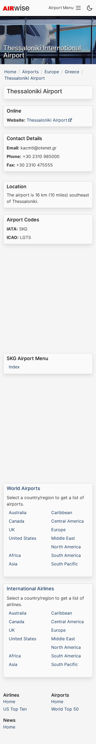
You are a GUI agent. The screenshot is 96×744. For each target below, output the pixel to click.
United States (22, 538)
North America (66, 546)
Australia (17, 512)
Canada (16, 521)
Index (14, 366)
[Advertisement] (48, 298)
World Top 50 (65, 709)
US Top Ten (15, 709)
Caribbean (61, 512)
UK (12, 529)
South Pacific (64, 563)
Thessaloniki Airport (47, 120)
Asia (13, 563)
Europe (52, 71)
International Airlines (30, 588)
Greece (72, 71)
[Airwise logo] (16, 8)
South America (66, 555)
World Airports (23, 488)
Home (10, 71)
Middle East (63, 538)
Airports (30, 71)
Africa (15, 555)
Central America (67, 521)
